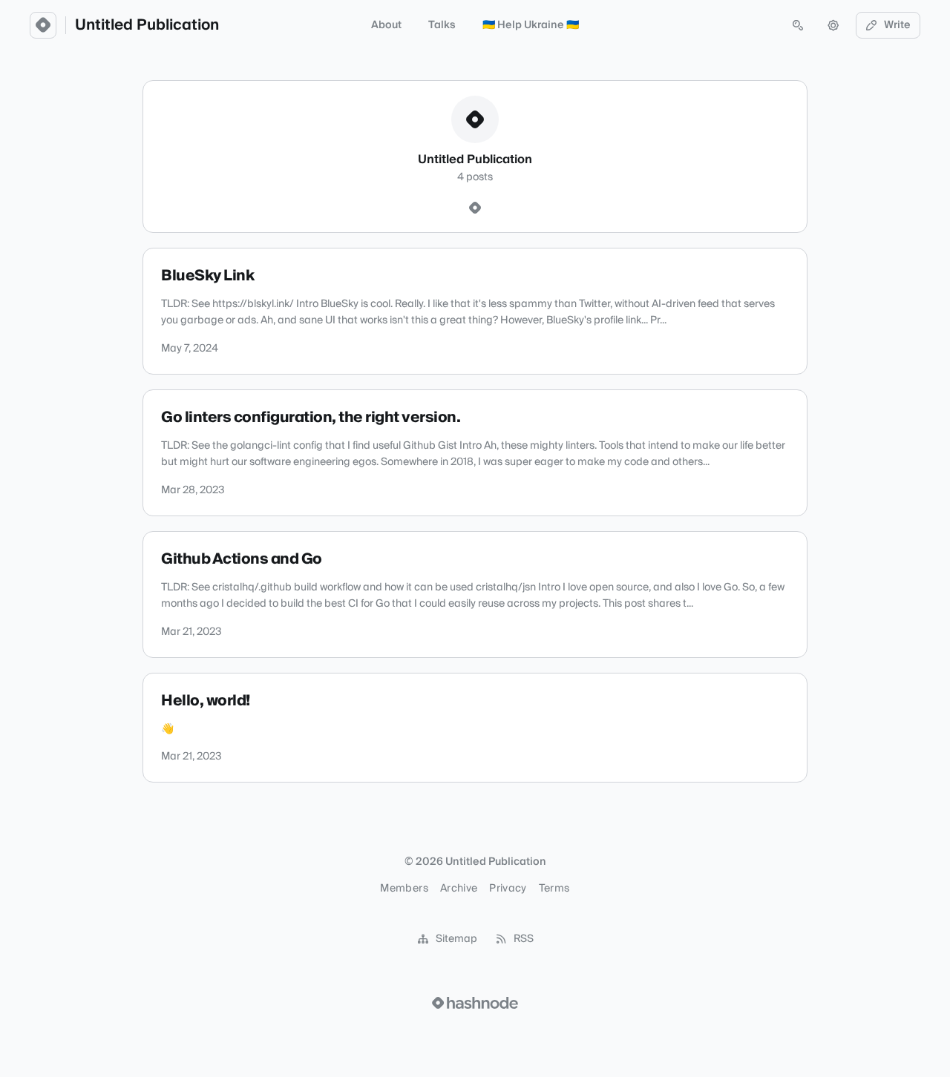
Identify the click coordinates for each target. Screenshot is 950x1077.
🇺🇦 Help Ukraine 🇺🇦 (530, 25)
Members (404, 889)
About (386, 25)
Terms (554, 889)
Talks (442, 25)
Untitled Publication (147, 25)
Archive (458, 889)
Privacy (507, 889)
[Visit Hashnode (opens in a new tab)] (475, 1003)
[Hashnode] (475, 208)
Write (897, 25)
